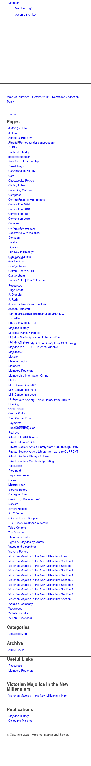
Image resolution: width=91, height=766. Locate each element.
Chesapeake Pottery (21, 180)
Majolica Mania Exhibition (24, 332)
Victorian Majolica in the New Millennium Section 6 (40, 584)
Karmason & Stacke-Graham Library (31, 313)
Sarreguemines (18, 494)
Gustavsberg (16, 275)
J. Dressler (15, 294)
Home (12, 285)
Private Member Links (22, 442)
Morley (12, 399)
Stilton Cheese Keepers (23, 518)
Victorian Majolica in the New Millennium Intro (37, 556)
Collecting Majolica (20, 190)
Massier (13, 356)
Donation (14, 237)
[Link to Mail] (9, 754)
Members (14, 2)
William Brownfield (20, 618)
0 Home (13, 133)
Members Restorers (21, 370)
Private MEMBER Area (23, 437)
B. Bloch (13, 147)
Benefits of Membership (23, 161)
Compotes (14, 195)
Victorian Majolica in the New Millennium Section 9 (40, 599)
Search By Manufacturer (24, 499)
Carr (11, 176)
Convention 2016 (19, 209)
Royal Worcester (19, 475)
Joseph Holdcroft (19, 309)
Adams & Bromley (20, 137)
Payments (14, 423)
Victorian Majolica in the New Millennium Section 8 (40, 594)
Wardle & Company (20, 604)
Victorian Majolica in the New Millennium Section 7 (40, 589)
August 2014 (16, 649)
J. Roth (13, 299)
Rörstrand (14, 470)
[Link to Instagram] (9, 749)
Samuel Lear (16, 485)
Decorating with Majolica (24, 233)
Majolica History (18, 328)
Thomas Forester (19, 537)
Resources (15, 465)
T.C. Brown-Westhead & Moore (28, 523)
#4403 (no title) (17, 128)
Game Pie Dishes (19, 256)
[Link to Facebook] (9, 739)
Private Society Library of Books (29, 456)
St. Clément (16, 513)
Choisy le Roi (16, 185)
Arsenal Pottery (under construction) (31, 142)
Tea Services (16, 532)
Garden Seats (17, 261)
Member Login (24, 8)
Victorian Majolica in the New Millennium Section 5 (40, 580)
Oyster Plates (17, 413)
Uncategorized (17, 633)
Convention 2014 (19, 204)
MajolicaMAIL (17, 352)
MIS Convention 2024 (22, 389)
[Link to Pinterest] (9, 744)
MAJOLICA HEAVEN (22, 323)
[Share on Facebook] (10, 87)
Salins (12, 480)
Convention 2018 (19, 218)
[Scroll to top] (1, 763)
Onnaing (13, 404)
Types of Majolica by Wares (26, 542)
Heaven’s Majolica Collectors (27, 280)
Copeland (14, 223)
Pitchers (13, 432)
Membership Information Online (28, 375)
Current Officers (18, 228)
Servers (13, 504)
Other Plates (16, 408)
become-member (25, 14)
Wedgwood (15, 608)
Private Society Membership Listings (31, 461)
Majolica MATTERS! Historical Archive (33, 347)
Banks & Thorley (19, 152)
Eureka (12, 242)
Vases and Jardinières (22, 546)
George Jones (17, 266)
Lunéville (14, 318)
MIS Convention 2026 (22, 394)
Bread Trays (16, 166)
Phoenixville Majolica (21, 428)
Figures (13, 247)
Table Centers (17, 527)
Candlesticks (16, 171)
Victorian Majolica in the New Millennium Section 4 (40, 575)
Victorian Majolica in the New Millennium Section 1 (40, 561)
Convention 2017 (19, 213)
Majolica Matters (19, 342)
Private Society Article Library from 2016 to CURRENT (43, 451)
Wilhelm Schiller (18, 613)
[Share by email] (18, 87)
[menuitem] (46, 8)
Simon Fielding (17, 508)
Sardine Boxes (17, 489)
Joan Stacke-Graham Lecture (27, 304)
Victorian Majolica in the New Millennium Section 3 (40, 570)
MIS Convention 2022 (22, 385)
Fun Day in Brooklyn (21, 252)
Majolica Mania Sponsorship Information (34, 337)
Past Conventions (19, 418)
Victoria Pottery (18, 551)
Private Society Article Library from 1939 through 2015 (43, 447)
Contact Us (15, 199)
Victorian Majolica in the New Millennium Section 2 (40, 565)
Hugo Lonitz (16, 290)
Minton (12, 380)
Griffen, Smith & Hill (21, 271)
